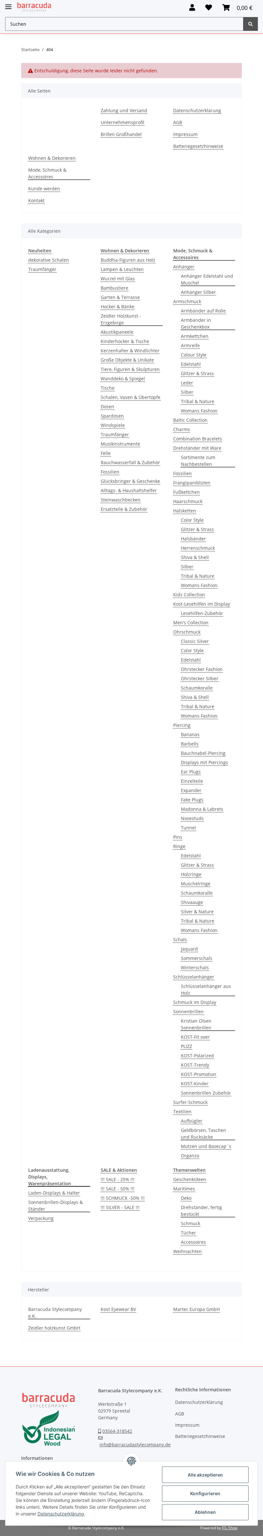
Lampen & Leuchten (122, 269)
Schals (180, 939)
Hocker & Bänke (117, 306)
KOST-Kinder (194, 1083)
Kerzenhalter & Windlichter (130, 351)
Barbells (190, 744)
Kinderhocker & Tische (125, 341)
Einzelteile (192, 781)
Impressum (185, 134)
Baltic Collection (190, 420)
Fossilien (110, 472)
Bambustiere (114, 288)
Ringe (179, 846)
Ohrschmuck (186, 632)
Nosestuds (192, 818)
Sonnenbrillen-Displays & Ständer (55, 1205)
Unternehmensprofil (122, 122)
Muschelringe (195, 884)
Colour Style (194, 355)
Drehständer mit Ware (197, 448)
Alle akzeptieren (205, 1474)
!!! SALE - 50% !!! (117, 1189)
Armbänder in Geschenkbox (196, 323)
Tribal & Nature (197, 401)
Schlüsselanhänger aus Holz (206, 989)
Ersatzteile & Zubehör (124, 509)
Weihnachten (187, 1251)
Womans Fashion (199, 411)
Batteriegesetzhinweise (198, 146)
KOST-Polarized (197, 1056)
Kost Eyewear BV (118, 1309)
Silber (187, 392)
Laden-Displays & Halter (54, 1193)
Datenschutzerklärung (197, 110)
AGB (177, 122)
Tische (108, 388)
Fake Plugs (192, 800)
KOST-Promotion (198, 1074)
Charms (181, 429)
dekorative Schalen (48, 260)
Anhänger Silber (198, 292)
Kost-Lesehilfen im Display (201, 604)
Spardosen (112, 416)
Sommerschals (196, 958)
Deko (186, 1198)
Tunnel (188, 828)
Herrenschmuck (198, 548)
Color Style (192, 520)
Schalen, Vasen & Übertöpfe (130, 397)
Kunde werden (44, 188)
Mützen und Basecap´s (206, 1146)
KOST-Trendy (195, 1065)
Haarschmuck (187, 501)
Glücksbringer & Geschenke (130, 481)
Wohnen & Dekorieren (52, 158)
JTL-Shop (229, 1528)
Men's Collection (190, 622)
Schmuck (190, 1223)
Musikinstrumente (120, 444)
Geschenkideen (189, 1179)
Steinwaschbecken (120, 500)
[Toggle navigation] (8, 4)
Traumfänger (42, 269)
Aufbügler (191, 1121)
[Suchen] (250, 24)
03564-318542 (117, 1431)
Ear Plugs (191, 772)
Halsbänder (193, 539)
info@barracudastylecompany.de (135, 1444)
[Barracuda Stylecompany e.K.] (34, 7)
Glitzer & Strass (197, 373)
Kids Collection (189, 595)
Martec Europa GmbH (196, 1309)
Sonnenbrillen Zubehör (206, 1093)
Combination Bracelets (197, 439)
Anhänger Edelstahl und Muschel (207, 279)
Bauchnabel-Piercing (203, 753)
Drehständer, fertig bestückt (201, 1210)
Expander (191, 790)
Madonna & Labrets (202, 809)
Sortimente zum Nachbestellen (198, 460)
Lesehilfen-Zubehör (202, 613)
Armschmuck (187, 301)
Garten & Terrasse (120, 297)
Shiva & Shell (195, 557)
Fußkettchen (186, 492)
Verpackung (41, 1218)
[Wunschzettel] (208, 7)
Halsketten (184, 511)
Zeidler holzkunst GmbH (54, 1328)
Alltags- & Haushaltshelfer (129, 490)
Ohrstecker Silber (199, 678)
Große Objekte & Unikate (127, 360)
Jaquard (189, 949)
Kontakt (36, 200)
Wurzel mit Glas (118, 279)
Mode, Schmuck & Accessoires (47, 173)
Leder (187, 383)
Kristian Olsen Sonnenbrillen (196, 1024)
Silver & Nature (197, 911)
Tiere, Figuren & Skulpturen (130, 369)
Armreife (190, 345)
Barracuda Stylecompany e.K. (55, 1312)
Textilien (182, 1111)
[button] (192, 7)
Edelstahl (191, 364)
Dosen (107, 406)
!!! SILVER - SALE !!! (120, 1207)
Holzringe (191, 874)
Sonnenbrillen (188, 1011)
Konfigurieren (205, 1493)
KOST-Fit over (195, 1037)
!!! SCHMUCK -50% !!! (123, 1198)
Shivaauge (192, 902)
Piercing (182, 725)
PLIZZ (186, 1046)
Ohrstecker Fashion (202, 669)
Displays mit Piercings (204, 762)
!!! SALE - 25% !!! (117, 1179)
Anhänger (183, 267)
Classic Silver (195, 641)
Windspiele (113, 425)
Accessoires (193, 1242)
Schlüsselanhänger (193, 977)
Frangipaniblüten (191, 483)
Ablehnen (205, 1512)
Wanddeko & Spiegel (123, 378)
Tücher (188, 1233)
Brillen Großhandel (121, 134)
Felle (106, 453)
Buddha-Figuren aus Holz (128, 260)
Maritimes (184, 1189)
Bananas (190, 734)
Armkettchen (194, 336)
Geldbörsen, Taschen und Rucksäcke (203, 1133)
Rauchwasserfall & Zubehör (130, 462)
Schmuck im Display (194, 1002)
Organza (190, 1155)
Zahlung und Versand (124, 110)
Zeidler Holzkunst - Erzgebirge (121, 319)
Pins (177, 837)
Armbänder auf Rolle (203, 311)
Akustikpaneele (117, 332)
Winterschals (195, 967)
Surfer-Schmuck (190, 1102)
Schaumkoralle (197, 688)
